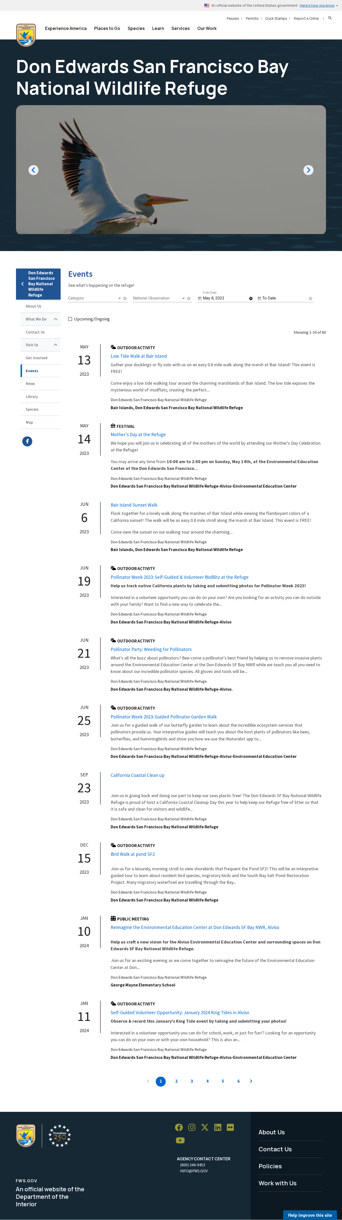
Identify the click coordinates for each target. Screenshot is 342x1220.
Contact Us (35, 331)
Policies (270, 1166)
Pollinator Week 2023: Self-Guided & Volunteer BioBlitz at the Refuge (180, 577)
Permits (252, 18)
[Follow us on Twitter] (206, 1128)
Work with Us (278, 1183)
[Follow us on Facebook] (180, 1128)
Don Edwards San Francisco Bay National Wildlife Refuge (41, 284)
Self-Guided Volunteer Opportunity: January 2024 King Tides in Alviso (180, 1012)
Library (32, 396)
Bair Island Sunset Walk (134, 505)
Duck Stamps (276, 18)
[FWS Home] (26, 35)
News (30, 383)
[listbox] (95, 298)
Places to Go (107, 28)
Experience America (66, 28)
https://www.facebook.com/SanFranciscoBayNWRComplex (41, 441)
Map (29, 422)
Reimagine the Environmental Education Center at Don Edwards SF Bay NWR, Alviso (195, 927)
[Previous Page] (148, 1082)
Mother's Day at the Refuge (138, 434)
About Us (33, 306)
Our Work (207, 28)
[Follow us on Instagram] (193, 1128)
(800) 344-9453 (192, 1164)
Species (136, 28)
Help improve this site (310, 1215)
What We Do (36, 318)
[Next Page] (251, 1082)
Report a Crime (306, 18)
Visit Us (32, 344)
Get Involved (36, 357)
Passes (233, 18)
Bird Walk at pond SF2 (133, 854)
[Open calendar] (200, 299)
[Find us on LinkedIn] (219, 1128)
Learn (158, 28)
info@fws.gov (194, 1170)
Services (181, 28)
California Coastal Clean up (137, 775)
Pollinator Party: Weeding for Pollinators (151, 649)
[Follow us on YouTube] (182, 1141)
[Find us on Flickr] (232, 1128)
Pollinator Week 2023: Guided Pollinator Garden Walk (164, 717)
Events (32, 370)
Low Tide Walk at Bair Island (139, 356)
